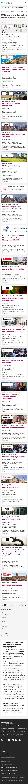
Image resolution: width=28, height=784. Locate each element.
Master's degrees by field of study (9, 767)
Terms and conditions (5, 780)
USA (2, 612)
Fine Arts (8, 22)
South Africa (4, 633)
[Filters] (25, 22)
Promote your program (6, 754)
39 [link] (22, 605)
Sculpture (22, 22)
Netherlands (4, 624)
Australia (3, 617)
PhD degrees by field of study (8, 773)
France (3, 621)
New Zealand (4, 626)
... (19, 605)
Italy (2, 631)
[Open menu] (25, 2)
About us (3, 751)
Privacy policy (14, 780)
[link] (25, 605)
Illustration (15, 22)
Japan (2, 628)
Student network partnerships (8, 757)
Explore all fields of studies (7, 764)
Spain (2, 619)
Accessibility (20, 780)
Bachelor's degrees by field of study (9, 770)
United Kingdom (5, 615)
